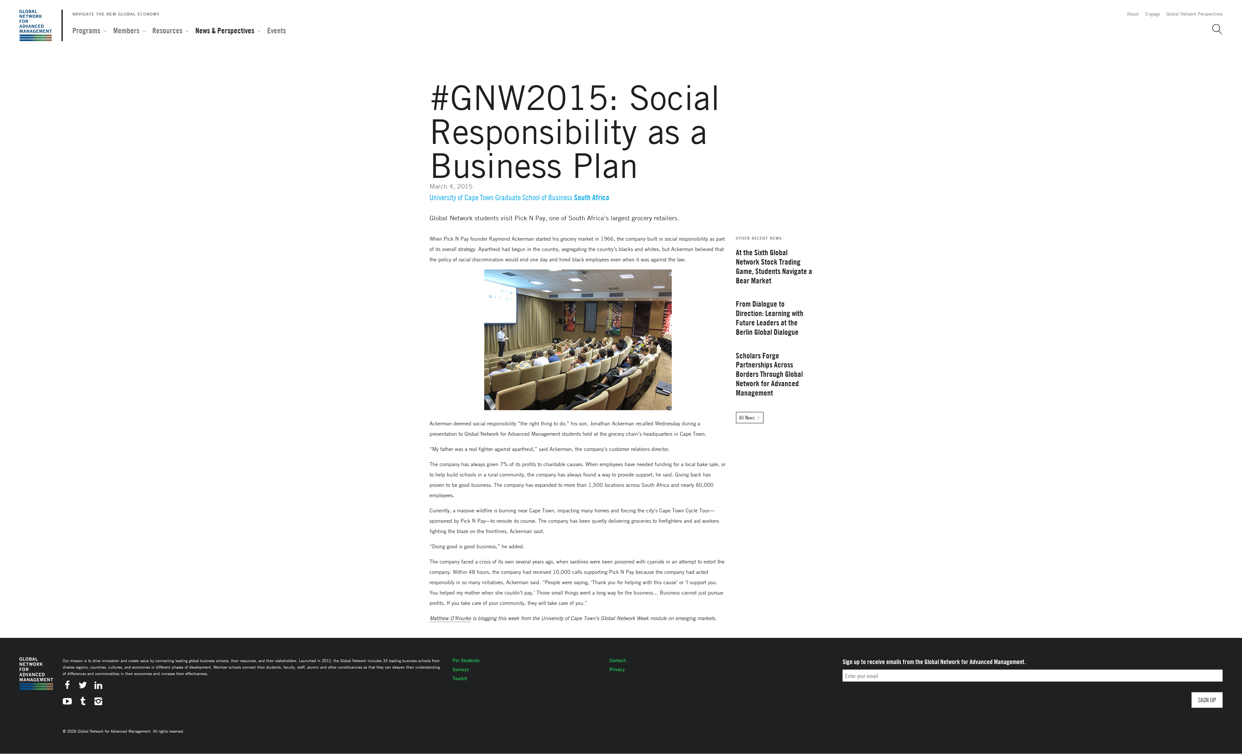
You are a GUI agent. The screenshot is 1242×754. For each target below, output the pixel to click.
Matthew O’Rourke (450, 618)
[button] (1215, 29)
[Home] (35, 25)
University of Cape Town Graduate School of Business (501, 197)
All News (747, 417)
